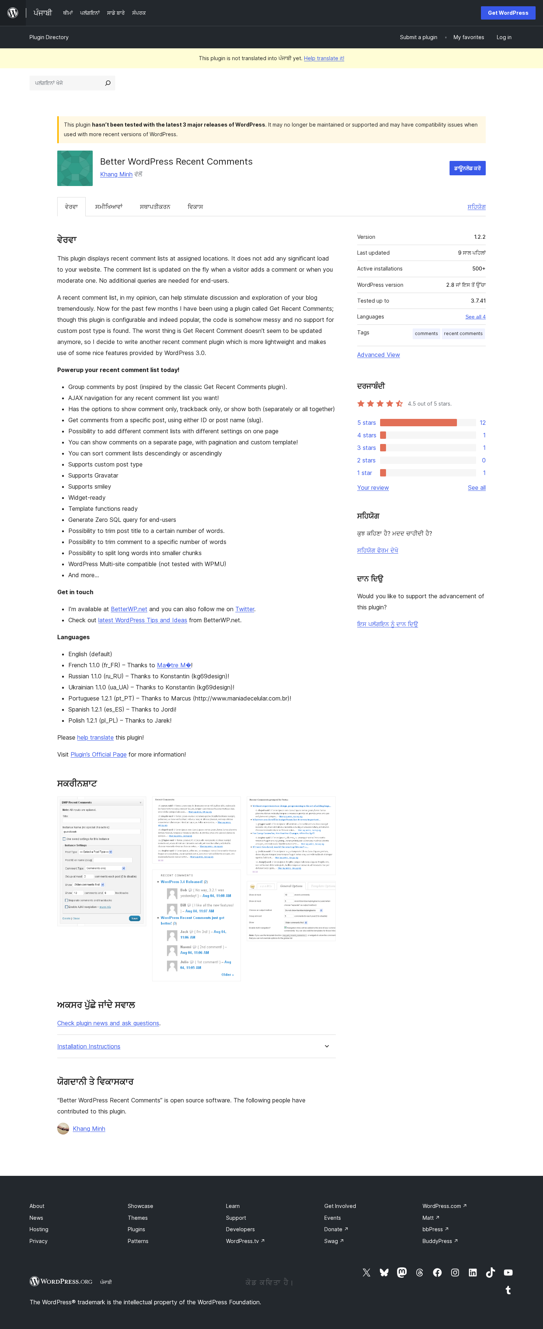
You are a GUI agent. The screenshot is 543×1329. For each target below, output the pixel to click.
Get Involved (340, 1206)
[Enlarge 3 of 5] (231, 879)
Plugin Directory (49, 37)
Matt (431, 1218)
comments (426, 333)
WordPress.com (445, 1206)
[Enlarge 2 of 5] (231, 806)
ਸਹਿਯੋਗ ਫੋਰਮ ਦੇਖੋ (377, 550)
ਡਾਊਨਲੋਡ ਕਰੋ (467, 168)
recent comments (463, 333)
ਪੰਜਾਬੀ (106, 1282)
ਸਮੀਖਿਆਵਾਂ (109, 206)
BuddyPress (440, 1241)
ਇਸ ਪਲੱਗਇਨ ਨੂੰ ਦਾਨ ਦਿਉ (387, 624)
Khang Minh (116, 174)
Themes (138, 1218)
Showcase (140, 1206)
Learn (233, 1206)
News (36, 1218)
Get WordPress (508, 13)
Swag (334, 1241)
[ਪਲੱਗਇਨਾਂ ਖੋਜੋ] (107, 83)
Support (236, 1218)
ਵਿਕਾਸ (195, 206)
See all (477, 487)
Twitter (244, 609)
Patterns (138, 1241)
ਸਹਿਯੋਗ (477, 206)
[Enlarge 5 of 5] (325, 891)
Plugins (136, 1229)
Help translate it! (324, 58)
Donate (336, 1229)
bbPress (436, 1229)
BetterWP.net (129, 609)
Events (332, 1218)
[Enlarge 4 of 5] (325, 806)
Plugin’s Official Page (99, 754)
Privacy (39, 1241)
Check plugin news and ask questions (108, 1023)
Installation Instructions (88, 1046)
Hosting (39, 1229)
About (37, 1206)
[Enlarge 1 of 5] (136, 806)
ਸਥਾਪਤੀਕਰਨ (155, 206)
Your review (373, 487)
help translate (95, 737)
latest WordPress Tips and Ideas (142, 620)
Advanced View (378, 354)
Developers (240, 1229)
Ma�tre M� (174, 665)
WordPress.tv (245, 1241)
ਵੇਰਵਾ (71, 206)
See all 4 (475, 317)
